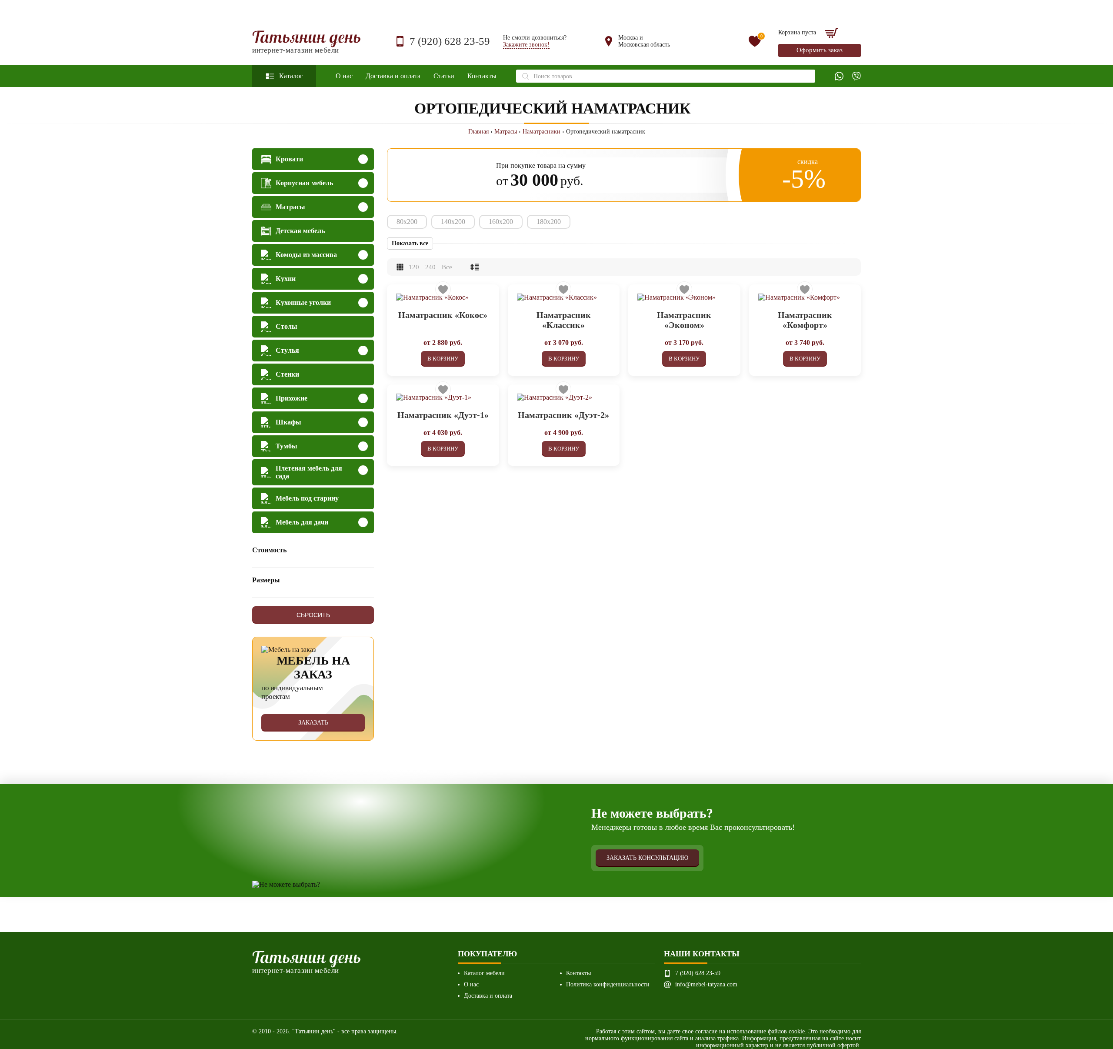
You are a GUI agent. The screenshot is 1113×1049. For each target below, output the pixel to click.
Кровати (289, 159)
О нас (344, 76)
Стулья (287, 350)
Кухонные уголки (303, 302)
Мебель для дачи (302, 522)
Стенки (287, 374)
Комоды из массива (306, 254)
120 (414, 267)
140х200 (453, 221)
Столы (286, 326)
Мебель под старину (307, 498)
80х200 (407, 221)
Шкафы (288, 422)
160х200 (501, 221)
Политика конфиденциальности (608, 984)
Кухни (286, 278)
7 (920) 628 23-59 (450, 41)
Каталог (291, 76)
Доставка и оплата (393, 76)
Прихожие (291, 398)
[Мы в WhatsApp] (839, 76)
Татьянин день (306, 41)
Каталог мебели (484, 973)
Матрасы (505, 131)
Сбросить (313, 614)
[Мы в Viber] (856, 76)
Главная (478, 131)
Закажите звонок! (526, 44)
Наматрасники (541, 131)
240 (430, 267)
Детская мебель (300, 230)
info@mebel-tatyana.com (706, 984)
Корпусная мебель (304, 183)
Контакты (482, 76)
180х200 (549, 221)
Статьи (443, 76)
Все (447, 267)
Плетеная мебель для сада (309, 472)
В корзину (442, 358)
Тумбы (286, 446)
